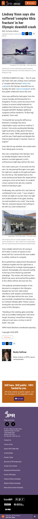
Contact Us (7, 440)
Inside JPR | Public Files (11, 449)
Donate (31, 3)
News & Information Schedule (13, 487)
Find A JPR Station (10, 474)
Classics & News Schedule (12, 479)
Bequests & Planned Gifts (12, 470)
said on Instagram (23, 89)
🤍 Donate (19, 399)
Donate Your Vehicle (10, 466)
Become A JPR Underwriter (13, 461)
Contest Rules (8, 453)
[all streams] (35, 516)
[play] (3, 516)
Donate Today (8, 457)
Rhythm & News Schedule (12, 483)
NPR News (7, 337)
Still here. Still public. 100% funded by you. (19, 387)
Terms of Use (8, 444)
